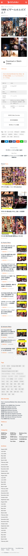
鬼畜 (13, 394)
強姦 (11, 383)
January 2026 (4, 464)
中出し (3, 381)
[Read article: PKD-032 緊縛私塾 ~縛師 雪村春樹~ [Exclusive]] (22, 287)
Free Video (13, 441)
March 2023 (4, 539)
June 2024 (3, 506)
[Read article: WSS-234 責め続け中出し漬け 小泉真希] (14, 200)
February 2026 (4, 462)
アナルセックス (20, 373)
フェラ (3, 378)
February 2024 (4, 515)
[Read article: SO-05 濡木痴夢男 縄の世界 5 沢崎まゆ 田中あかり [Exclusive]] (22, 257)
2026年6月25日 (11, 288)
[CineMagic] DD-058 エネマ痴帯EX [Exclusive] (8, 341)
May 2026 (3, 455)
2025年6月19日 (11, 307)
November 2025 (5, 469)
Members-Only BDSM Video (7, 548)
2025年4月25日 (4, 189)
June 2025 (3, 480)
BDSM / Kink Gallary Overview (8, 407)
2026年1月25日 (11, 337)
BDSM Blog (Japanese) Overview (9, 412)
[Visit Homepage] (13, 2)
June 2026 (3, 453)
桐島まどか (4, 134)
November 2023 (5, 521)
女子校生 (21, 381)
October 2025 (4, 471)
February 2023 (4, 541)
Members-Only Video (9, 6)
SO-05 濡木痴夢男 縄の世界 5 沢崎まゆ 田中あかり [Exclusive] (8, 256)
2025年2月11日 (4, 15)
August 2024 (4, 502)
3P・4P (3, 366)
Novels (7, 549)
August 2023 (4, 528)
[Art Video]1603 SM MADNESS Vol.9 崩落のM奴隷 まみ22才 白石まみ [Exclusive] (8, 332)
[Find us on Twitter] (1, 425)
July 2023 (3, 530)
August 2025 (4, 475)
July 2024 (3, 504)
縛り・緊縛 (9, 136)
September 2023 (5, 526)
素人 (12, 389)
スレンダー (10, 376)
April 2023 (3, 537)
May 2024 (3, 508)
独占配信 (3, 389)
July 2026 (3, 451)
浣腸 (3, 386)
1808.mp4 (3, 69)
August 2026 (4, 449)
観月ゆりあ (16, 136)
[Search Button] (26, 2)
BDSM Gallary (13, 437)
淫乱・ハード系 (9, 386)
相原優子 (4, 136)
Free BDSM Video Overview (8, 418)
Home (2, 6)
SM (5, 131)
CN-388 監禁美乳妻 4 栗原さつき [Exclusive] (8, 349)
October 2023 (4, 523)
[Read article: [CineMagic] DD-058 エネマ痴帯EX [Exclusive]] (22, 343)
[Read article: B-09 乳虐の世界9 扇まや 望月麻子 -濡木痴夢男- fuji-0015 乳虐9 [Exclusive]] (22, 296)
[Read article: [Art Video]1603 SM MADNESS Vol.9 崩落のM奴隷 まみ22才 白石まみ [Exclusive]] (22, 333)
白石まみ (22, 134)
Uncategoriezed (23, 437)
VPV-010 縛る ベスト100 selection (11, 187)
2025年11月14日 (11, 273)
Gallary (2, 549)
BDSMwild (6, 552)
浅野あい (16, 134)
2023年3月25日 (4, 238)
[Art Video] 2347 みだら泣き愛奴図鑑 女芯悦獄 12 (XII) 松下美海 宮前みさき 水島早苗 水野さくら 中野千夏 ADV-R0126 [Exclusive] (8, 267)
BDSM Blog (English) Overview (9, 408)
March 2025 (4, 486)
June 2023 (3, 532)
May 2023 (3, 534)
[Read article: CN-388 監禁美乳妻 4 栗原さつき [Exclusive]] (22, 351)
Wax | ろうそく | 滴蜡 (6, 368)
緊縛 (16, 389)
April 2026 (3, 458)
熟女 (19, 386)
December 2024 (5, 493)
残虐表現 (10, 134)
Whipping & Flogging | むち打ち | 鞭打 (10, 371)
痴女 (8, 389)
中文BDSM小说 (23, 439)
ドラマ (16, 376)
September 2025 (5, 473)
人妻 (11, 381)
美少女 (3, 391)
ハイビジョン (22, 376)
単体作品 (16, 381)
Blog (13, 549)
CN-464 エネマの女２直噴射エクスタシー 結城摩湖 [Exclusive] (8, 303)
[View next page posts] (15, 358)
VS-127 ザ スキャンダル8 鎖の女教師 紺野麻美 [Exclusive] (7, 311)
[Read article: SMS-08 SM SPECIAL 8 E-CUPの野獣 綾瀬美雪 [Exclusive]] (22, 248)
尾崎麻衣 (23, 131)
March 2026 (4, 460)
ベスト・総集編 (10, 378)
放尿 (23, 383)
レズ (16, 378)
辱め (21, 391)
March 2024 (4, 513)
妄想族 (3, 383)
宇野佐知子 (16, 131)
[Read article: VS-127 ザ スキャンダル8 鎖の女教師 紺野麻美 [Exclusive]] (22, 313)
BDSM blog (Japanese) (13, 433)
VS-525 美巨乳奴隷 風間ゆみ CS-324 (12, 236)
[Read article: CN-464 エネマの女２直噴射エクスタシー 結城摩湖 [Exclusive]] (22, 304)
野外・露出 (4, 394)
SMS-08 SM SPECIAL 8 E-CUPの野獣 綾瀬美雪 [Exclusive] (8, 247)
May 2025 (3, 482)
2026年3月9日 (10, 352)
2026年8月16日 (4, 213)
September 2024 (5, 499)
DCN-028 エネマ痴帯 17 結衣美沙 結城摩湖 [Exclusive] (8, 277)
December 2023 (5, 519)
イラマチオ (4, 376)
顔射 (9, 394)
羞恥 (7, 391)
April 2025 (3, 484)
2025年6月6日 (10, 344)
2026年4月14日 (11, 298)
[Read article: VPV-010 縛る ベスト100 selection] (14, 176)
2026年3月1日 (10, 315)
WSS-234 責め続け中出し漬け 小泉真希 (12, 211)
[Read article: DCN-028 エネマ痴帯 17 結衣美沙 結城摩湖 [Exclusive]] (22, 279)
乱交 (7, 381)
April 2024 (3, 510)
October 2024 (4, 497)
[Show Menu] (2, 2)
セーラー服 (10, 131)
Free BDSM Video (19, 548)
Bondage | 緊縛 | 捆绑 (16, 366)
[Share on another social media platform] (25, 141)
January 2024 (4, 517)
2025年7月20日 (11, 281)
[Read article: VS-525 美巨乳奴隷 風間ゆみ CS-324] (14, 225)
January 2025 (4, 491)
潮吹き (15, 386)
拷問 (19, 383)
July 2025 (3, 477)
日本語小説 (21, 441)
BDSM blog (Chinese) (4, 433)
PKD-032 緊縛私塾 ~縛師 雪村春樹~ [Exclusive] (8, 285)
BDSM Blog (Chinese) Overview (9, 410)
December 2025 (5, 466)
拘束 (15, 383)
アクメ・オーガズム (6, 373)
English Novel (13, 439)
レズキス (20, 378)
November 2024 (5, 495)
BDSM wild (4, 251)
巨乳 (7, 383)
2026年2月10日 (11, 251)
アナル (13, 373)
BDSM (8, 366)
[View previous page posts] (13, 358)
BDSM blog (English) (4, 437)
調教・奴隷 (16, 391)
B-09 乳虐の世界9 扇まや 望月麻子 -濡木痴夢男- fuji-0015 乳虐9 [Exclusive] (8, 294)
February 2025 (4, 488)
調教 (11, 391)
